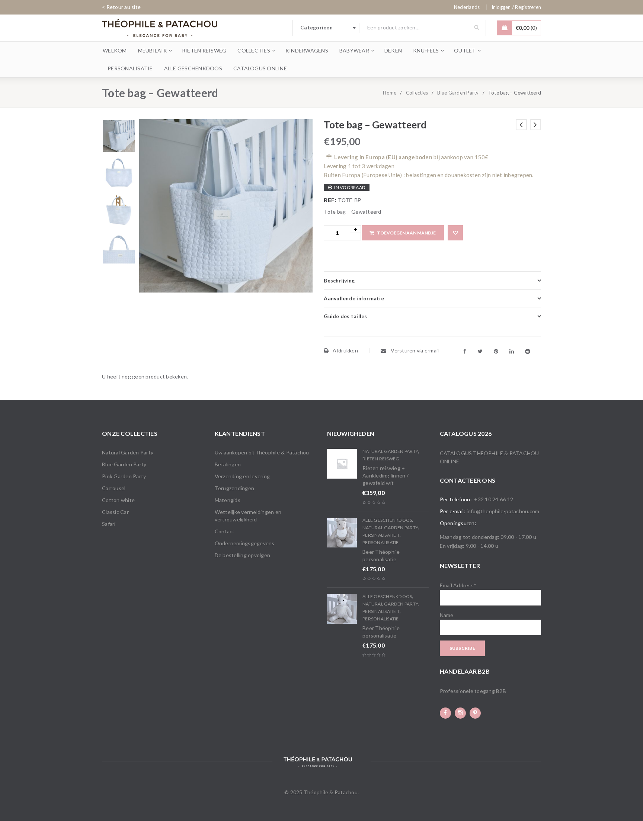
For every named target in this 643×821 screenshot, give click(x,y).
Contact (225, 531)
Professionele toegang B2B (473, 691)
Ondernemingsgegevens (245, 543)
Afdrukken (345, 350)
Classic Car (115, 512)
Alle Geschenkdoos (387, 520)
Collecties (417, 93)
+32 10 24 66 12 (493, 499)
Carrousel (113, 488)
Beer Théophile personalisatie (381, 555)
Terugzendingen (235, 488)
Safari (109, 524)
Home (389, 93)
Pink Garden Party (124, 476)
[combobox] (326, 28)
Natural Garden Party (127, 452)
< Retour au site (121, 7)
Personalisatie (380, 542)
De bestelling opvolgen (243, 555)
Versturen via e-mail (414, 350)
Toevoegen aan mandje (406, 233)
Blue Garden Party (458, 93)
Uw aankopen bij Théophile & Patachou (262, 452)
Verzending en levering (242, 476)
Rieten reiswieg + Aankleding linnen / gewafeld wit (385, 475)
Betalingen (228, 464)
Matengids (227, 500)
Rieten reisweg (381, 458)
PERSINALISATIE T (381, 535)
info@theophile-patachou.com (503, 511)
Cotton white (118, 500)
